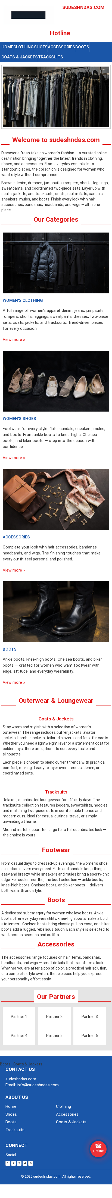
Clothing (23, 47)
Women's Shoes (19, 418)
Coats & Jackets (19, 57)
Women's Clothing (23, 300)
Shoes (41, 47)
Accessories (61, 47)
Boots (82, 47)
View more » (14, 339)
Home (7, 47)
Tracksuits (50, 57)
